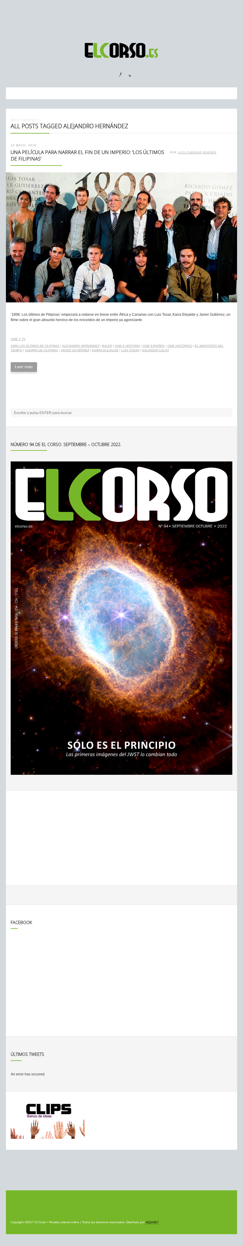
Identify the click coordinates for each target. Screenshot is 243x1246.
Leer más (24, 366)
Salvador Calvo (155, 350)
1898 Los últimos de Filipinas (35, 345)
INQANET (152, 1222)
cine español (154, 345)
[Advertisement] (121, 18)
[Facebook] (117, 72)
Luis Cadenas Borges (197, 152)
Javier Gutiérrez (75, 350)
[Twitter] (127, 72)
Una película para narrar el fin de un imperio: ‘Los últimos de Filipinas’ (87, 155)
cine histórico (179, 345)
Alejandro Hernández (80, 345)
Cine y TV (18, 339)
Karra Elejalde (105, 350)
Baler (107, 345)
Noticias (30, 120)
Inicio (15, 120)
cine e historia (127, 345)
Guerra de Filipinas (41, 350)
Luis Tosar (130, 350)
